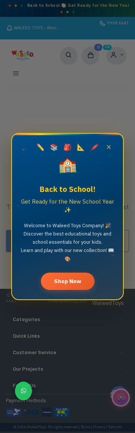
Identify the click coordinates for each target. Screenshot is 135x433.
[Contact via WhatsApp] (23, 390)
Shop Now (67, 281)
